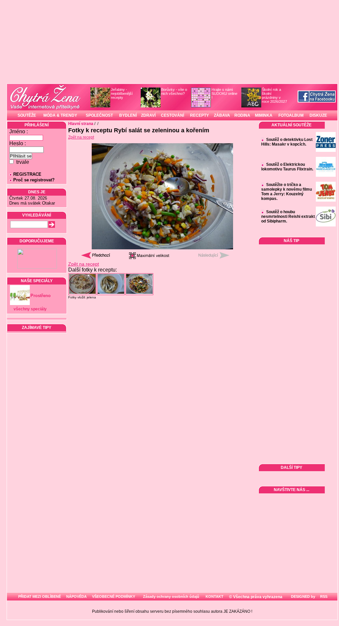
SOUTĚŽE (27, 115)
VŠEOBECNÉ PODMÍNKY (113, 596)
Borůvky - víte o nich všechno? (174, 91)
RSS (323, 596)
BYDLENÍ (128, 115)
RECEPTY (199, 115)
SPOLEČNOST (99, 115)
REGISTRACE (27, 174)
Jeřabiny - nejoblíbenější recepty (122, 93)
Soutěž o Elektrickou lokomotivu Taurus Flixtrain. (287, 166)
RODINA (242, 115)
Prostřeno (40, 295)
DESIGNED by (302, 596)
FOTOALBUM (291, 115)
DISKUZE (318, 115)
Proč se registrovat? (34, 179)
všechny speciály (30, 309)
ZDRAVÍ (148, 115)
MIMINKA (263, 115)
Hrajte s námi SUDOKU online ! (224, 93)
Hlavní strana (80, 123)
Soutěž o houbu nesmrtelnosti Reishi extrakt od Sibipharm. (288, 216)
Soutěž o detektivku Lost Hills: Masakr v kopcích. (287, 142)
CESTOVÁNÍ (172, 115)
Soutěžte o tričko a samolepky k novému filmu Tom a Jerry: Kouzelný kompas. (286, 191)
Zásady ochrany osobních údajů (171, 596)
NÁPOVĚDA (76, 596)
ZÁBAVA (222, 115)
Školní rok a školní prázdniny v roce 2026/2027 (274, 95)
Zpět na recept (81, 137)
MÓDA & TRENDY (60, 115)
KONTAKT (214, 596)
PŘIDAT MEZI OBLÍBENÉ (39, 596)
